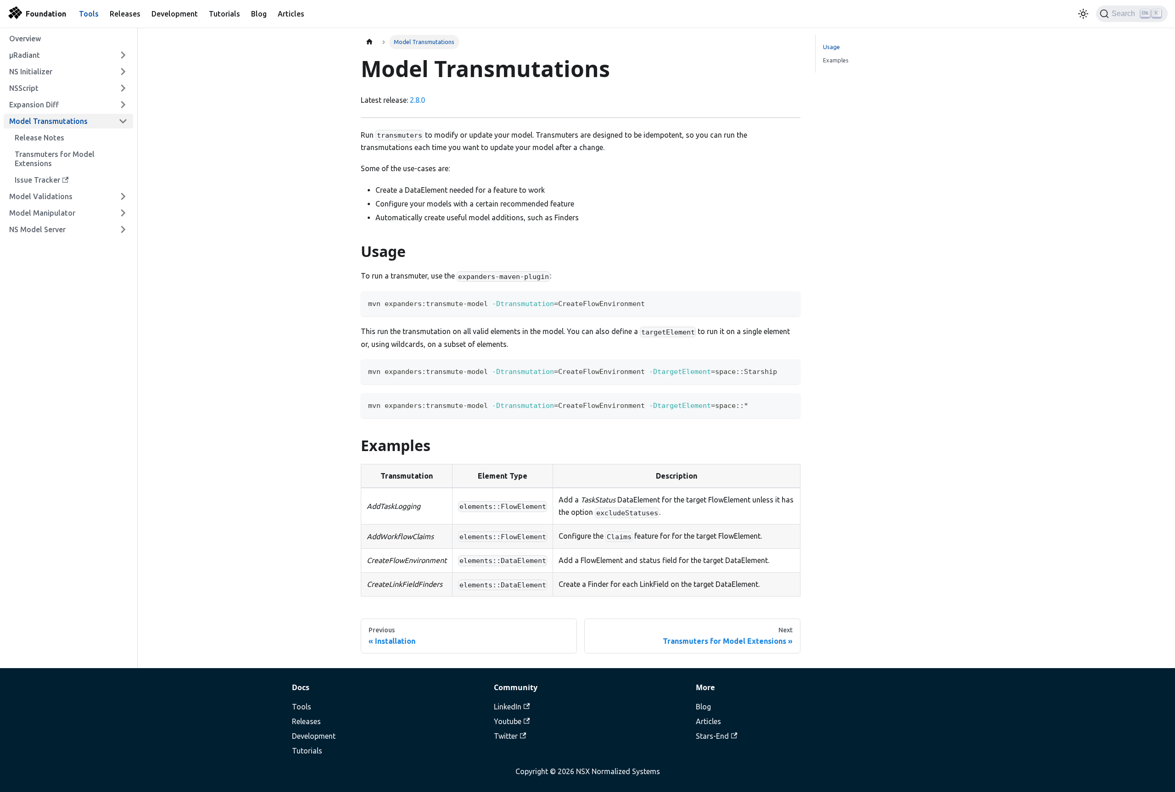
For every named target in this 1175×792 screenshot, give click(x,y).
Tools (89, 14)
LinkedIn (507, 707)
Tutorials (224, 14)
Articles (291, 14)
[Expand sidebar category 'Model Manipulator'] (123, 213)
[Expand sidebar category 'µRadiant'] (123, 55)
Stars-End (712, 736)
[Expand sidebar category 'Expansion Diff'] (123, 104)
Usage (831, 47)
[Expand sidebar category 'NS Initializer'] (123, 71)
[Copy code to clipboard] (789, 302)
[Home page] (369, 42)
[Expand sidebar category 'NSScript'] (123, 88)
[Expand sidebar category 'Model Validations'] (123, 196)
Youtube (507, 721)
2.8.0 (417, 100)
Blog (259, 14)
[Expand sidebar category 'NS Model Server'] (123, 229)
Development (174, 14)
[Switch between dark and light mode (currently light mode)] (1083, 13)
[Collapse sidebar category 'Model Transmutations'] (123, 121)
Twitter (506, 736)
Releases (125, 14)
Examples (836, 60)
